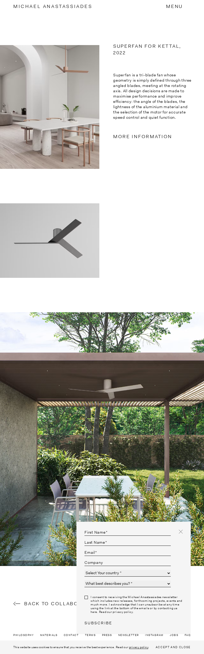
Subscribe (98, 623)
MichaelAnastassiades (52, 6)
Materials (49, 635)
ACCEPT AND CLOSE (173, 647)
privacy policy (138, 647)
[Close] (181, 532)
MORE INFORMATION (142, 136)
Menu (174, 6)
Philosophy (23, 635)
